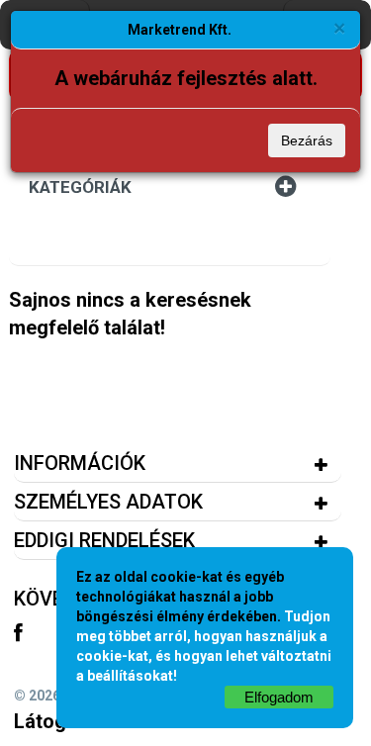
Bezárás (306, 140)
